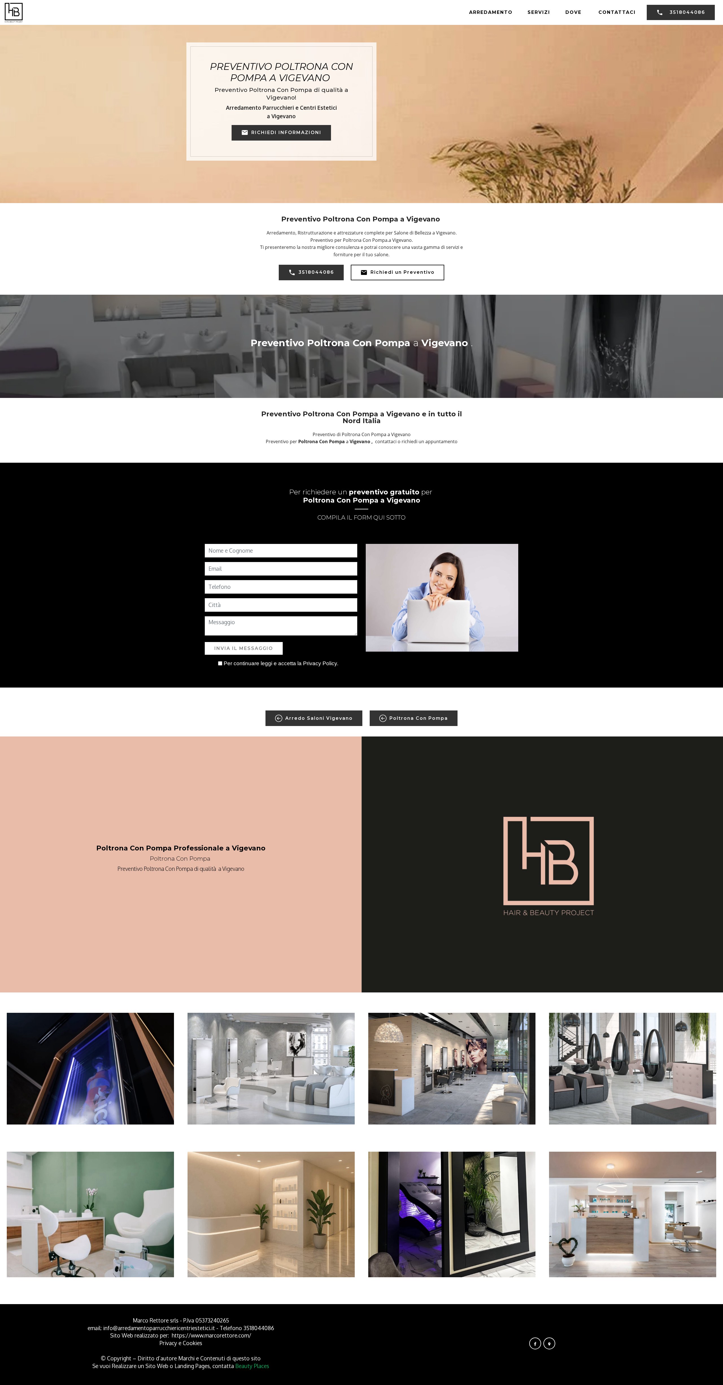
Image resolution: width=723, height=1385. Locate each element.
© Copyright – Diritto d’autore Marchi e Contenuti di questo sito (181, 1358)
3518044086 (687, 12)
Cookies (192, 1343)
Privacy (169, 1343)
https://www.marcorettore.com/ (211, 1335)
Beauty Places (252, 1365)
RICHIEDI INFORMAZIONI (286, 132)
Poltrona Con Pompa (418, 718)
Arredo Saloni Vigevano (319, 718)
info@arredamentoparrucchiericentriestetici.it (159, 1328)
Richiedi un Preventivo (403, 272)
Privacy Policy (320, 663)
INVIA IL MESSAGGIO (243, 648)
